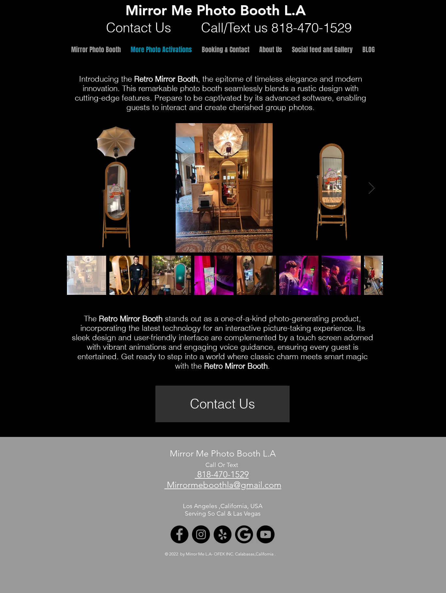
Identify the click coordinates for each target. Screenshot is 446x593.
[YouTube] (266, 534)
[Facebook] (179, 534)
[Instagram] (201, 534)
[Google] (244, 534)
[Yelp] (222, 534)
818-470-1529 (222, 474)
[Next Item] (371, 188)
